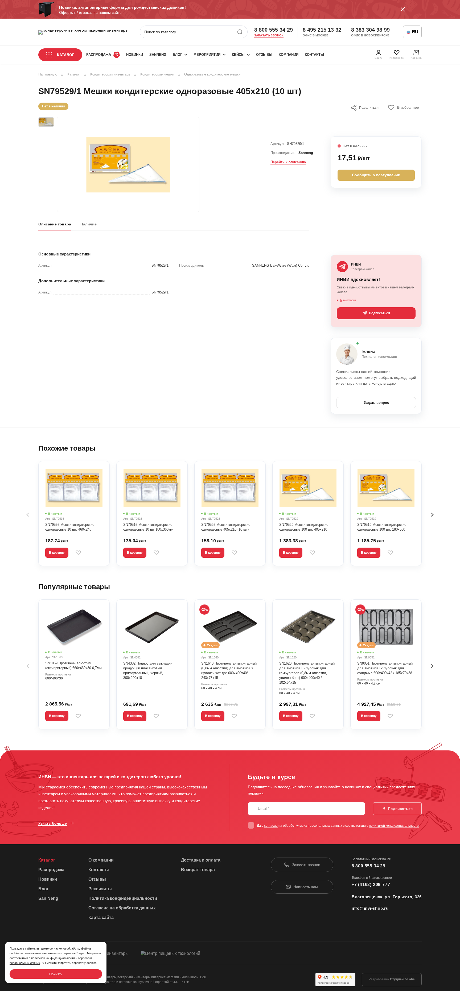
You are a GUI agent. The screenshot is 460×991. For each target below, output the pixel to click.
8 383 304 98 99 (370, 30)
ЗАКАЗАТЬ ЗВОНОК (269, 35)
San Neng (48, 898)
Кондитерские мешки (157, 74)
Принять (56, 974)
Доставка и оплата (200, 860)
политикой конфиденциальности (394, 826)
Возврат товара (198, 869)
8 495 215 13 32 (322, 30)
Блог (177, 55)
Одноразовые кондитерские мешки (212, 74)
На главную (47, 74)
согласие (271, 826)
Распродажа (98, 55)
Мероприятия (207, 55)
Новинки (134, 55)
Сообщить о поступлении (376, 175)
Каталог (65, 55)
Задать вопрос (376, 403)
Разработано (392, 979)
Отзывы (264, 55)
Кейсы (238, 55)
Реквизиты (100, 889)
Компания (288, 55)
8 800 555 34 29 (273, 30)
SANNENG (157, 55)
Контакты (314, 55)
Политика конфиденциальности (122, 898)
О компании (101, 860)
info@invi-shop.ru (370, 908)
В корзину (57, 553)
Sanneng (305, 153)
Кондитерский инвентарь (110, 74)
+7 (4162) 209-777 (371, 884)
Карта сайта (101, 917)
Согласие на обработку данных (122, 908)
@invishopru (348, 300)
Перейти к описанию (288, 162)
